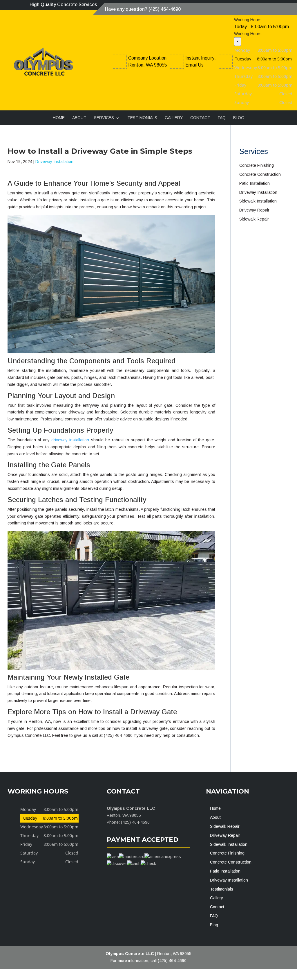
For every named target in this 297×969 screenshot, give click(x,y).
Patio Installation (225, 871)
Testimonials (142, 117)
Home (59, 117)
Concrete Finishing (227, 853)
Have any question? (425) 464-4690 (143, 9)
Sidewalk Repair (225, 826)
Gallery (174, 117)
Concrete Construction (230, 862)
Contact (200, 117)
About (79, 117)
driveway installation (70, 440)
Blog (238, 117)
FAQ (222, 117)
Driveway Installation (54, 161)
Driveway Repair (225, 835)
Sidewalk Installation (228, 844)
